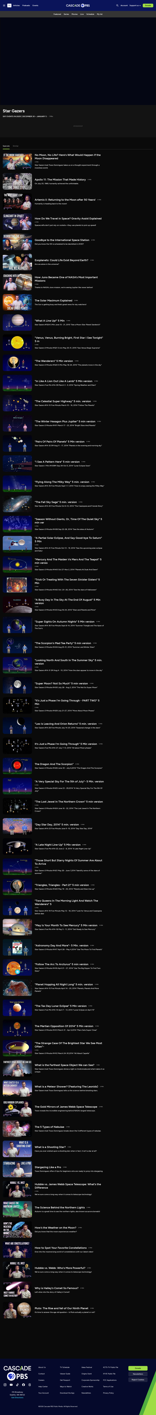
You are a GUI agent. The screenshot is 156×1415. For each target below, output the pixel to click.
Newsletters (138, 1374)
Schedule (90, 14)
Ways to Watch (66, 1387)
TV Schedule (64, 1367)
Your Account (43, 1393)
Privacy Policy (108, 1393)
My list (99, 14)
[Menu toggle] (4, 5)
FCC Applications (109, 1380)
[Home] (17, 1373)
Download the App (67, 1393)
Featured (57, 14)
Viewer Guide (65, 1374)
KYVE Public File (109, 1374)
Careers (41, 1380)
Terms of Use (108, 1387)
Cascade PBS (48, 1406)
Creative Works (87, 1387)
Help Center (43, 1387)
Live (82, 14)
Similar (15, 146)
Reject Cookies (138, 1380)
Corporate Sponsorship (90, 1380)
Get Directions (17, 1397)
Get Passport (65, 1380)
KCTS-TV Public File (110, 1367)
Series (66, 14)
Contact (41, 1374)
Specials (6, 146)
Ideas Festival (87, 1367)
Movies (75, 14)
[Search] (117, 5)
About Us (42, 1367)
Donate (148, 5)
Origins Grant (87, 1374)
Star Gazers (14, 110)
